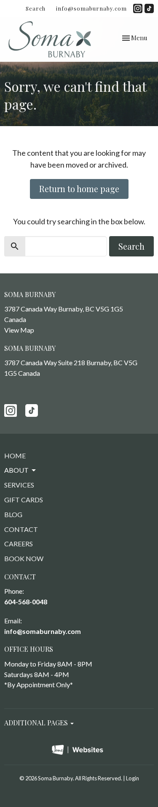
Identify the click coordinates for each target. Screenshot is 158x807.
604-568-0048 (25, 602)
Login (132, 778)
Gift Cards (23, 500)
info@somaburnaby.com (91, 8)
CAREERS (18, 544)
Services (19, 485)
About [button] (16, 470)
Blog (13, 514)
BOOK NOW (23, 558)
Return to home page (79, 188)
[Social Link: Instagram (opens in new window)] (137, 8)
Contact (21, 529)
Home (15, 456)
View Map (19, 330)
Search (36, 8)
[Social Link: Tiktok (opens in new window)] (149, 8)
